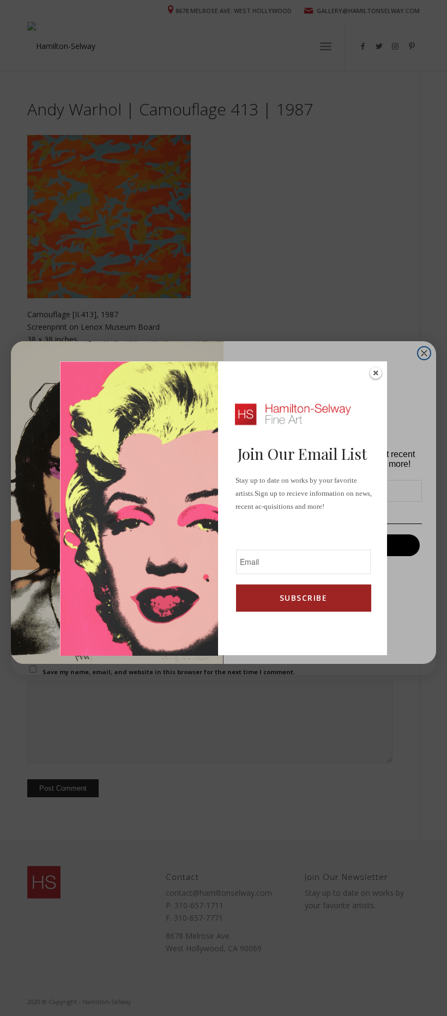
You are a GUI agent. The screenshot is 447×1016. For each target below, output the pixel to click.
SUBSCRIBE (303, 598)
